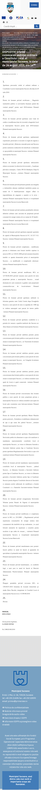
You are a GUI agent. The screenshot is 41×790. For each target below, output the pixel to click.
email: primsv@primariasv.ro (14, 701)
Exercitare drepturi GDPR (15, 718)
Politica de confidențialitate (16, 707)
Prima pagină (6, 33)
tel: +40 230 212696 (10, 698)
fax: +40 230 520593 (27, 698)
